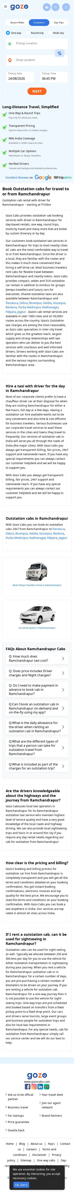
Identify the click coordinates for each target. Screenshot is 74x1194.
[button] (5, 7)
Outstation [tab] (39, 22)
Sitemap (26, 1160)
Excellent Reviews (17, 177)
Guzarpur (59, 303)
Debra (24, 303)
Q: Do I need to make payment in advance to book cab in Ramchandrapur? (33, 689)
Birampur (35, 303)
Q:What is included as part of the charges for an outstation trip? (33, 766)
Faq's (51, 1144)
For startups (16, 1115)
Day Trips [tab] (59, 22)
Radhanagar (50, 307)
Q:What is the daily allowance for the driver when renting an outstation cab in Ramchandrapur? (35, 727)
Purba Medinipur (29, 307)
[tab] (16, 33)
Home (10, 1144)
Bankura (11, 307)
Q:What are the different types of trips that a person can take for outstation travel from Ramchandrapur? (33, 747)
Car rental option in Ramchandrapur (37, 627)
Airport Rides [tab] (17, 22)
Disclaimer (39, 1155)
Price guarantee (18, 1122)
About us (36, 1144)
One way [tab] (16, 33)
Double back (16, 1130)
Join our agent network (51, 1105)
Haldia (47, 303)
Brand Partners (52, 1115)
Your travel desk (52, 1095)
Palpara (11, 312)
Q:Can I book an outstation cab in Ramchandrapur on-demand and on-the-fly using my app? (34, 708)
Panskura (12, 303)
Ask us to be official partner (20, 1097)
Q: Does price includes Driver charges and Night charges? (30, 673)
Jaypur (21, 312)
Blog (22, 1144)
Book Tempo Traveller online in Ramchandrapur (37, 585)
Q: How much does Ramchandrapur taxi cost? (28, 658)
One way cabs (46, 1160)
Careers (31, 1149)
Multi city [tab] (58, 33)
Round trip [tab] (37, 33)
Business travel (18, 1107)
